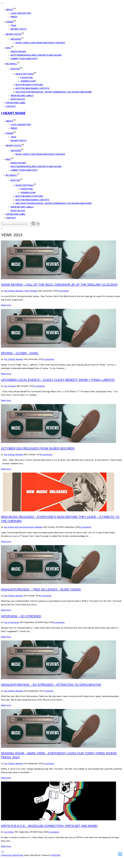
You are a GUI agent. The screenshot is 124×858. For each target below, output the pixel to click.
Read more (6, 305)
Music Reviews (16, 291)
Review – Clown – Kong (19, 353)
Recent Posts (19, 29)
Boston (15, 69)
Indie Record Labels (22, 96)
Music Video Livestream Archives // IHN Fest (40, 43)
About (9, 9)
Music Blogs (18, 99)
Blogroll (11, 64)
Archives (16, 39)
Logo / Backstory (21, 13)
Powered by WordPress (12, 855)
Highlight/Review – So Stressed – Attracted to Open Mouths (51, 684)
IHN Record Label (16, 103)
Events (13, 386)
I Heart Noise (13, 113)
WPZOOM (55, 855)
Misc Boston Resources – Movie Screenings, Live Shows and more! (54, 92)
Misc (8, 48)
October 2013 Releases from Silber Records (37, 448)
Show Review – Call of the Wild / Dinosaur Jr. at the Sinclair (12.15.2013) (59, 284)
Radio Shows (18, 51)
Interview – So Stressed (21, 616)
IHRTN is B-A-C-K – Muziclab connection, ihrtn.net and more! (49, 825)
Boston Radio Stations (29, 85)
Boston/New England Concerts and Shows (36, 55)
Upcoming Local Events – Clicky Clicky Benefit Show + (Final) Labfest (58, 379)
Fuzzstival (26, 77)
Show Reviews (31, 291)
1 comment (48, 691)
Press (14, 17)
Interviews (14, 622)
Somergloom (28, 81)
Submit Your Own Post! (24, 59)
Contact (11, 106)
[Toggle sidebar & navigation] (2, 228)
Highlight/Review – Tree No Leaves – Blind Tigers (41, 589)
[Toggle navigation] (2, 3)
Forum (9, 22)
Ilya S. (7, 291)
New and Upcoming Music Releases (26, 527)
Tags (13, 25)
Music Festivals (25, 74)
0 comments (63, 291)
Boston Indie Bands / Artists (32, 88)
